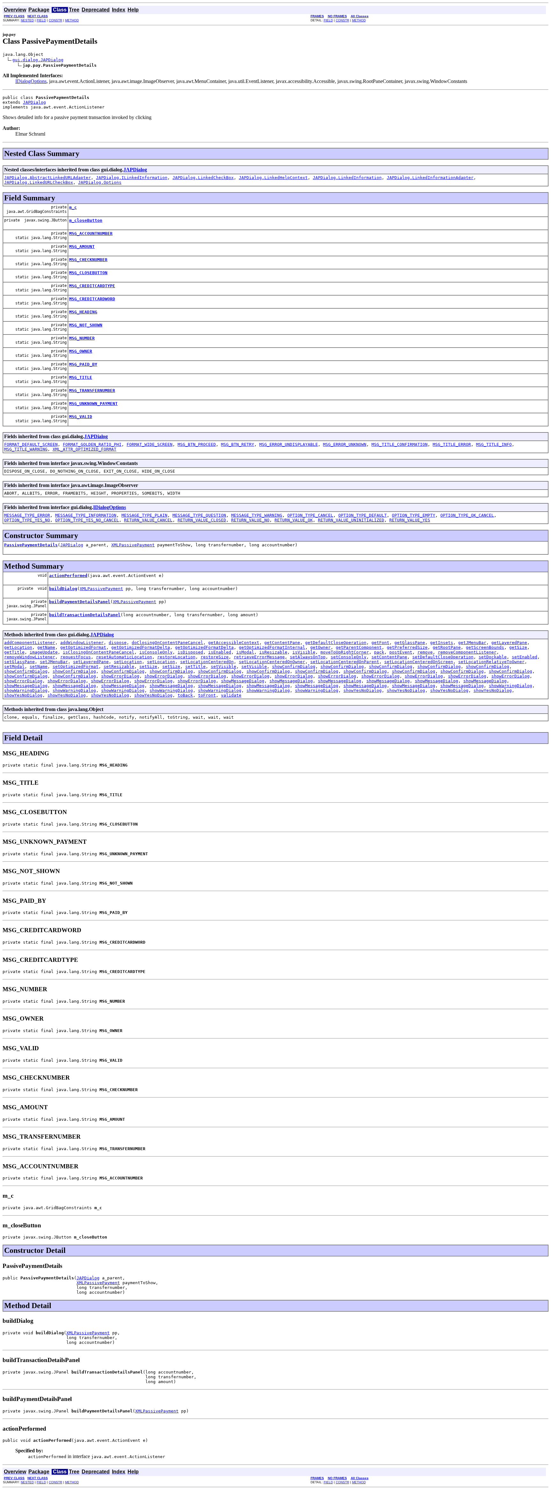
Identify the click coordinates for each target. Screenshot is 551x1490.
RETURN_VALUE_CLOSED (202, 520)
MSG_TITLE (80, 377)
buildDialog (63, 588)
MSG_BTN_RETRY (237, 444)
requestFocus (75, 657)
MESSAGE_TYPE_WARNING (256, 515)
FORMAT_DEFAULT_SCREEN (31, 444)
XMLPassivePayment (133, 545)
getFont (380, 642)
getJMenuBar (472, 642)
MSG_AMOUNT (82, 246)
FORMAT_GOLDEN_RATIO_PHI (92, 444)
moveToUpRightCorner (344, 652)
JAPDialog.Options (99, 182)
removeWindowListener (29, 657)
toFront (207, 695)
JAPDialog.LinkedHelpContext (273, 177)
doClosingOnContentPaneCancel (167, 642)
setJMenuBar (54, 661)
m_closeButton (85, 220)
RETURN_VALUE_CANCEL (148, 520)
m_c (73, 207)
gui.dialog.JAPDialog (37, 59)
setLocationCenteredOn (207, 661)
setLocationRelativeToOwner (491, 661)
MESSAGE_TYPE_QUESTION (199, 515)
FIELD (41, 20)
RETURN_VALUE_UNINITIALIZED (351, 520)
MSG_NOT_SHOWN (85, 325)
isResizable (273, 652)
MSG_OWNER (80, 351)
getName (46, 647)
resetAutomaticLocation (124, 657)
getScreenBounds (485, 647)
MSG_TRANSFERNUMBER (92, 390)
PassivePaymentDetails (31, 545)
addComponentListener (29, 642)
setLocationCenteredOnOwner (272, 661)
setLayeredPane (91, 661)
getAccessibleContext (233, 642)
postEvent (400, 652)
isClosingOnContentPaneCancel (98, 652)
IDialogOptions (31, 81)
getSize (518, 647)
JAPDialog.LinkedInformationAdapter (430, 177)
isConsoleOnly (156, 652)
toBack (185, 695)
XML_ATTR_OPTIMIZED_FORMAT (84, 449)
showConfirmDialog (293, 666)
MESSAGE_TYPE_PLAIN (144, 515)
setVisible (223, 666)
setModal (14, 666)
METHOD (72, 20)
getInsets (441, 642)
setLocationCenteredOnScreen (418, 661)
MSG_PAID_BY (83, 364)
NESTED (27, 20)
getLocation (18, 647)
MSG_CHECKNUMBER (88, 259)
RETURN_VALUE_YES (409, 520)
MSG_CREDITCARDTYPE (92, 285)
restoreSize (215, 657)
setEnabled (524, 657)
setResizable (119, 666)
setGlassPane (19, 661)
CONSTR (55, 20)
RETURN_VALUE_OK (294, 520)
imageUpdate (44, 652)
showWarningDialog (510, 685)
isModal (245, 652)
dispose (118, 642)
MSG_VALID (80, 416)
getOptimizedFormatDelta (140, 647)
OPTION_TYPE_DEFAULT (362, 515)
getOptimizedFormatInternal (272, 647)
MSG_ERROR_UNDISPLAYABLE (288, 444)
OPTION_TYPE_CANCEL (310, 515)
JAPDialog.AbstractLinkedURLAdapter (47, 177)
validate (231, 695)
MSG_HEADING (83, 312)
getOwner (320, 647)
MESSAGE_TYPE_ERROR (27, 515)
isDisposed (190, 652)
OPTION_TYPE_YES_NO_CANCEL (87, 520)
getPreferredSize (407, 647)
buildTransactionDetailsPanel (85, 614)
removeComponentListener (467, 652)
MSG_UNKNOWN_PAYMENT (93, 403)
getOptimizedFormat (83, 647)
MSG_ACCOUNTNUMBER (91, 233)
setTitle (195, 666)
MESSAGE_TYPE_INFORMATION (85, 515)
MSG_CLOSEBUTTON (88, 272)
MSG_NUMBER (82, 338)
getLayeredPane (509, 642)
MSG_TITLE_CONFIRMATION (399, 444)
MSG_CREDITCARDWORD (92, 298)
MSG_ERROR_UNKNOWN (344, 444)
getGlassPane (409, 642)
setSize (148, 666)
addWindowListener (82, 642)
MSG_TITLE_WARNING (26, 449)
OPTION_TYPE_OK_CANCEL (467, 515)
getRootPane (447, 647)
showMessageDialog (242, 680)
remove (425, 652)
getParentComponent (359, 647)
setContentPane (389, 657)
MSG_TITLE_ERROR (452, 444)
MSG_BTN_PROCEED (197, 444)
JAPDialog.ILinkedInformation (131, 177)
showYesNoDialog (362, 690)
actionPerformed (68, 575)
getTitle (14, 652)
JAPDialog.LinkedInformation (347, 177)
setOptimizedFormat (76, 666)
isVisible (303, 652)
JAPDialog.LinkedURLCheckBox (38, 182)
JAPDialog (34, 102)
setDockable (493, 657)
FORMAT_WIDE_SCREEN (150, 444)
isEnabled (219, 652)
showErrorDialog (120, 676)
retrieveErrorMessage (259, 657)
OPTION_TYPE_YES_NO (27, 520)
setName (39, 666)
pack (379, 652)
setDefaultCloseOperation (443, 657)
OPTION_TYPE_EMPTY (413, 515)
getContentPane (282, 642)
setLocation (128, 661)
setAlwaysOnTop (308, 657)
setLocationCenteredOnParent (344, 661)
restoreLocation (176, 657)
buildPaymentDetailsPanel (79, 601)
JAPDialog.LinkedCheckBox (203, 177)
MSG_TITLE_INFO (494, 444)
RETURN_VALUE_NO (250, 520)
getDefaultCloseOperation (335, 642)
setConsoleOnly (348, 657)
